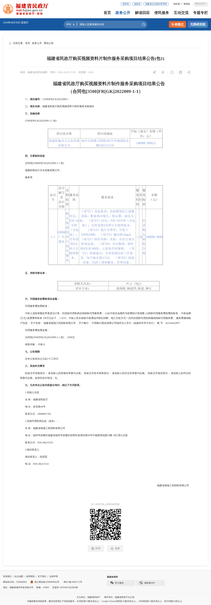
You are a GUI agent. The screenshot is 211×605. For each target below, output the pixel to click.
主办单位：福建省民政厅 (88, 597)
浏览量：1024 (85, 72)
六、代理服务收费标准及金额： (40, 299)
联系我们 (7, 576)
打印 (97, 548)
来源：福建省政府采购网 (33, 72)
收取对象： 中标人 (32, 344)
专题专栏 (200, 13)
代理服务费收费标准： (35, 306)
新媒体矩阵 (112, 577)
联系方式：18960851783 (35, 414)
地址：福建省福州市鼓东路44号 (18, 587)
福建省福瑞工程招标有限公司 (174, 485)
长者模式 (177, 24)
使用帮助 (30, 576)
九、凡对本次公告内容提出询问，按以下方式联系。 (51, 385)
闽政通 (176, 4)
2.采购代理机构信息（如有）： (39, 421)
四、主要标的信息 (32, 156)
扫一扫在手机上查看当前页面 (105, 504)
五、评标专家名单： (33, 273)
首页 (107, 13)
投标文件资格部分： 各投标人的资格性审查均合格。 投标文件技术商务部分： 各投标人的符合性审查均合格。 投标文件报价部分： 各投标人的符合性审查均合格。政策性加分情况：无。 (105, 375)
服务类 (26, 177)
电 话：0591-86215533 (34, 464)
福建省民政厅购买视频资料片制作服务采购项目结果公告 (107, 83)
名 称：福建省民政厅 (34, 399)
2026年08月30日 (11, 22)
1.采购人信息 (29, 392)
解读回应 (142, 13)
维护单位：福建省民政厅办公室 (119, 597)
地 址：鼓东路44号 (32, 406)
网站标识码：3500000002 (15, 582)
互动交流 (181, 13)
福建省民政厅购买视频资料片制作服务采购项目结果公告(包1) (105, 58)
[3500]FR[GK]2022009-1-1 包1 (38, 120)
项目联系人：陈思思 (33, 456)
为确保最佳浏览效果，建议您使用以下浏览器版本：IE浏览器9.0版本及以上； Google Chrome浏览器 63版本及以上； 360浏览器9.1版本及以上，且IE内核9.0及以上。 (105, 601)
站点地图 (19, 576)
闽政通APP (149, 583)
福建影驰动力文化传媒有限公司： (41, 170)
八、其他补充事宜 (32, 366)
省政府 (137, 4)
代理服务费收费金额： (35, 330)
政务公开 (123, 13)
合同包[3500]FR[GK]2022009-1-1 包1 (42, 163)
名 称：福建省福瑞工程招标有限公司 (42, 428)
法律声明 (53, 576)
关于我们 (42, 576)
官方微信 (119, 583)
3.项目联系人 (29, 449)
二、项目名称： (31, 106)
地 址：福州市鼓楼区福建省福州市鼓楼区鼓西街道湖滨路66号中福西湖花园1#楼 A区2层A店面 (74, 435)
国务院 (125, 4)
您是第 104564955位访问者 (65, 587)
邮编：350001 (42, 587)
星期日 (24, 22)
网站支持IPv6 (200, 4)
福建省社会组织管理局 (156, 4)
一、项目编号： (31, 99)
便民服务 (161, 13)
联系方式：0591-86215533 (36, 442)
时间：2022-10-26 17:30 (62, 72)
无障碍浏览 (198, 24)
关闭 (117, 548)
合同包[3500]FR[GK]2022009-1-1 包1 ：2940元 (47, 337)
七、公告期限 (30, 351)
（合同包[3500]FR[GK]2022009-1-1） (105, 91)
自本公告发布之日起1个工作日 (39, 358)
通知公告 (49, 43)
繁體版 (187, 4)
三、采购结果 (30, 113)
